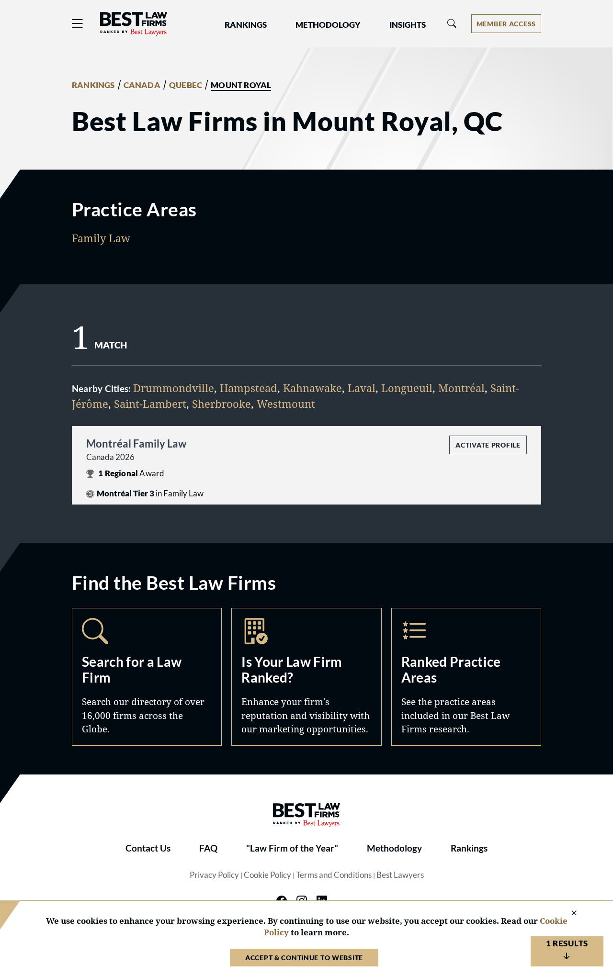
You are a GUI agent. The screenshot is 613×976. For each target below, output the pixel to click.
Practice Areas (466, 676)
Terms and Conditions (334, 875)
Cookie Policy (267, 875)
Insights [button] (407, 25)
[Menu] (77, 24)
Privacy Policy (214, 875)
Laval (361, 388)
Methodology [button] (328, 25)
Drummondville (173, 388)
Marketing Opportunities (306, 676)
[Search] (452, 23)
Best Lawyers (400, 875)
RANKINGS (93, 85)
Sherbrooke (221, 403)
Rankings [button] (246, 25)
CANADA (142, 85)
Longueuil (406, 388)
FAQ (208, 848)
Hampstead (248, 388)
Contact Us (147, 848)
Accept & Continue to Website (304, 958)
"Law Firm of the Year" (292, 848)
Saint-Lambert (150, 403)
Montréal (461, 388)
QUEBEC (185, 85)
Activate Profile (487, 445)
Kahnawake (312, 388)
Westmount (286, 403)
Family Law (101, 238)
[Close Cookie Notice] (568, 913)
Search (146, 676)
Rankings (469, 848)
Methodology (394, 848)
